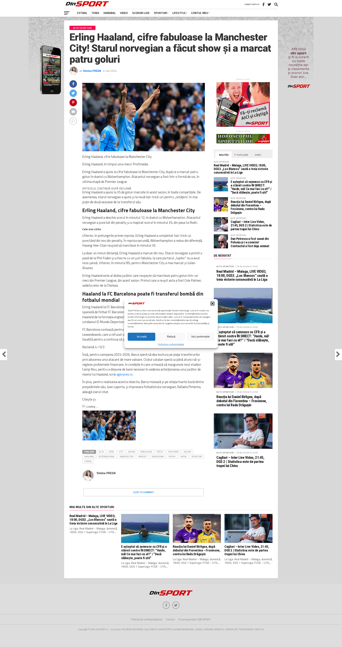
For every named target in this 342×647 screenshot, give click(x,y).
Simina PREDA (92, 71)
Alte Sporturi (225, 266)
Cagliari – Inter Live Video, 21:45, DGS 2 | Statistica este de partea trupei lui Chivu (251, 225)
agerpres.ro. (124, 374)
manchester (127, 456)
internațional (107, 456)
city (121, 451)
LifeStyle (179, 13)
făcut (160, 451)
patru (172, 456)
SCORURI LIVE (141, 13)
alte (101, 451)
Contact (170, 619)
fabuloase (146, 451)
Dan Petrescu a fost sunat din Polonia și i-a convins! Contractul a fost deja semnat (250, 242)
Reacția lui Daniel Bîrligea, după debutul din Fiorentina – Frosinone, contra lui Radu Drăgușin (251, 207)
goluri (187, 451)
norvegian (158, 456)
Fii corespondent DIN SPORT (194, 619)
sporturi (196, 456)
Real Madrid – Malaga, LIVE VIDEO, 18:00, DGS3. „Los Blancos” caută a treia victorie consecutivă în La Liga (241, 168)
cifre (111, 451)
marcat (142, 456)
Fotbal (82, 13)
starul (88, 461)
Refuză (171, 336)
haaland (89, 456)
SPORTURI (160, 13)
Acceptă (141, 336)
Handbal (109, 13)
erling (131, 451)
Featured (173, 451)
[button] (212, 303)
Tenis (95, 13)
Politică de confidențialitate (171, 344)
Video (124, 13)
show (183, 456)
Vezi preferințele (200, 336)
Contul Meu (199, 13)
